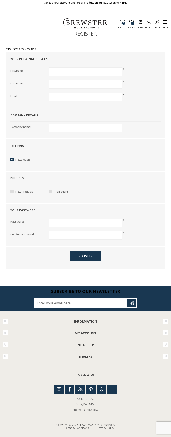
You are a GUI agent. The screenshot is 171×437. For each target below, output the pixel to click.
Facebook (69, 389)
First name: (17, 70)
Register (85, 256)
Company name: (20, 127)
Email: (14, 96)
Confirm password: (22, 234)
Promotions (61, 191)
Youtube (80, 389)
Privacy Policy (105, 428)
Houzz (101, 389)
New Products (24, 191)
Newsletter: (22, 159)
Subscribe (131, 303)
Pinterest (91, 389)
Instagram (59, 389)
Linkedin (112, 389)
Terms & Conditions (76, 428)
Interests (17, 178)
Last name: (17, 83)
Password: (17, 222)
